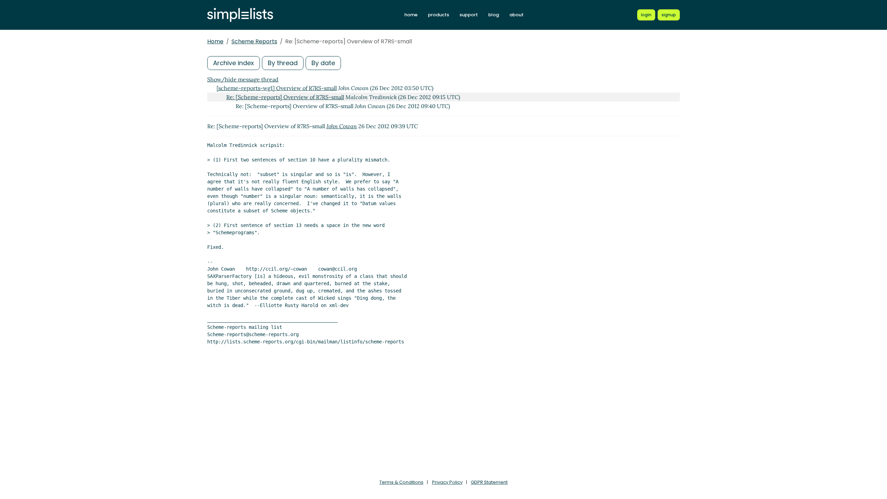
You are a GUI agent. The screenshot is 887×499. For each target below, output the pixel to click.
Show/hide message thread (243, 79)
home (411, 14)
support (468, 14)
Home (215, 41)
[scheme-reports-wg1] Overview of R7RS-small (277, 88)
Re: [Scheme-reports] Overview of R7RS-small (285, 97)
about (516, 14)
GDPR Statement (489, 482)
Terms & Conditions (401, 482)
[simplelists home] (240, 15)
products (438, 14)
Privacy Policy (447, 482)
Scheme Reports (254, 41)
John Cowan (341, 126)
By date (323, 63)
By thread (283, 63)
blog (493, 14)
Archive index (233, 63)
